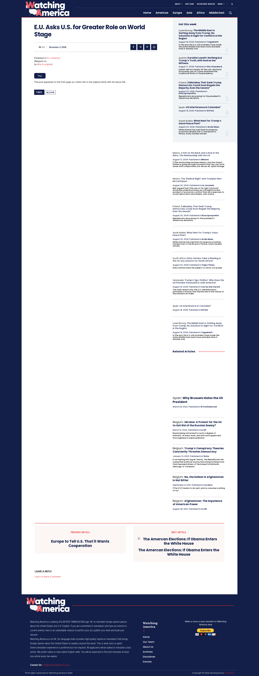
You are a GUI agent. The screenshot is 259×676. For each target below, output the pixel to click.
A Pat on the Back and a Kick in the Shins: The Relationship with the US (196, 154)
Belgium (50, 92)
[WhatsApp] (154, 47)
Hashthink (229, 673)
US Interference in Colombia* (203, 107)
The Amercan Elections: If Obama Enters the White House (178, 552)
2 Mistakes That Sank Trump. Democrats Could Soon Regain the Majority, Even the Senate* (200, 85)
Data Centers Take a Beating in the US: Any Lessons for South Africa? (197, 259)
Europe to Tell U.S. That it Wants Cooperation (80, 543)
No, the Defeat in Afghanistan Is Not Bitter (198, 478)
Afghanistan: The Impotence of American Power (197, 502)
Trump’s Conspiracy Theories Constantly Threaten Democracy (198, 450)
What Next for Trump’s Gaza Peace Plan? (200, 122)
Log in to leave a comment (48, 576)
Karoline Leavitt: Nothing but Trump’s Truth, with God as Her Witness (200, 60)
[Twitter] (232, 4)
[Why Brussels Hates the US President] (199, 375)
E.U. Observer (53, 58)
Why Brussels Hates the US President (198, 400)
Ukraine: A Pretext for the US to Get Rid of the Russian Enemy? (197, 423)
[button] (230, 12)
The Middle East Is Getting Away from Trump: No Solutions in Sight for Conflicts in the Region (200, 34)
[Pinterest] (147, 47)
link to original (45, 64)
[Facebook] (133, 47)
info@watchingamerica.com (56, 665)
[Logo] (47, 8)
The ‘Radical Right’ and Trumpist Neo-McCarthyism (197, 180)
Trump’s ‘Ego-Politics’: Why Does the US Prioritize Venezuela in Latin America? (198, 281)
